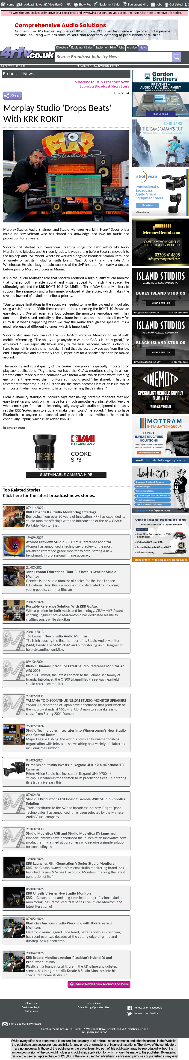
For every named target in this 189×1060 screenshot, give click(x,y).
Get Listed (176, 4)
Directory (62, 47)
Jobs (159, 4)
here (150, 13)
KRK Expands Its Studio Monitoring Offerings (61, 512)
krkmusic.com (14, 428)
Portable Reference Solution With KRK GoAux (61, 606)
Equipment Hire (138, 4)
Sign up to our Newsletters (25, 1024)
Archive (132, 47)
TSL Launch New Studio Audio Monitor (56, 636)
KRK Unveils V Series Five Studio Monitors (59, 893)
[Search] (176, 57)
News (143, 47)
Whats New (93, 1003)
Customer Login (31, 1007)
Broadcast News (31, 4)
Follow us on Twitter (146, 1013)
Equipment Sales (110, 4)
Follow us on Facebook (148, 1007)
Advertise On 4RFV (59, 4)
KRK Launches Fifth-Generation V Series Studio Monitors (70, 864)
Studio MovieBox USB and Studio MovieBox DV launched (71, 833)
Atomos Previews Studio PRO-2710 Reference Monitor (68, 542)
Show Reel (85, 4)
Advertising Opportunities (93, 1007)
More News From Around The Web (102, 984)
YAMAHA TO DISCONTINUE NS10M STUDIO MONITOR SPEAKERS (76, 701)
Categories (31, 1011)
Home (10, 4)
